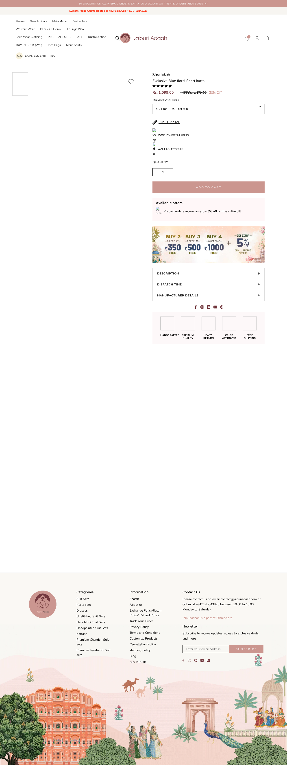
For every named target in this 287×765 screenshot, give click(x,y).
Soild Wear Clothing (29, 37)
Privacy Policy (139, 627)
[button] (162, 86)
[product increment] (170, 172)
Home (20, 21)
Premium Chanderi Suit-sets (93, 642)
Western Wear (25, 29)
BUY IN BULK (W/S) (29, 45)
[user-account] (257, 38)
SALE (79, 37)
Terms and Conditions (145, 633)
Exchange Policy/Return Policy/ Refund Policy (146, 612)
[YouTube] (202, 660)
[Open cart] (267, 38)
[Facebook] (195, 307)
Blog (133, 656)
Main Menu (59, 21)
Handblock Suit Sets (90, 622)
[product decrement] (156, 172)
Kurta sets (83, 605)
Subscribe (246, 649)
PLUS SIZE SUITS (59, 37)
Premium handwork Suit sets (93, 652)
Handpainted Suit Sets (92, 628)
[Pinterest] (221, 307)
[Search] (117, 38)
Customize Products (144, 638)
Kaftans (81, 634)
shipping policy (140, 650)
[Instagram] (189, 660)
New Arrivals (38, 21)
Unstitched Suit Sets (90, 616)
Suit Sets (82, 599)
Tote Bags (54, 45)
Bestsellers (79, 21)
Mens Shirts (74, 45)
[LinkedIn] (208, 660)
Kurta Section (97, 37)
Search (134, 599)
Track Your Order (141, 621)
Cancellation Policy (143, 644)
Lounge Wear (76, 29)
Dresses (82, 610)
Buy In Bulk (138, 662)
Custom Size (169, 122)
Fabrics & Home (51, 29)
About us (136, 605)
